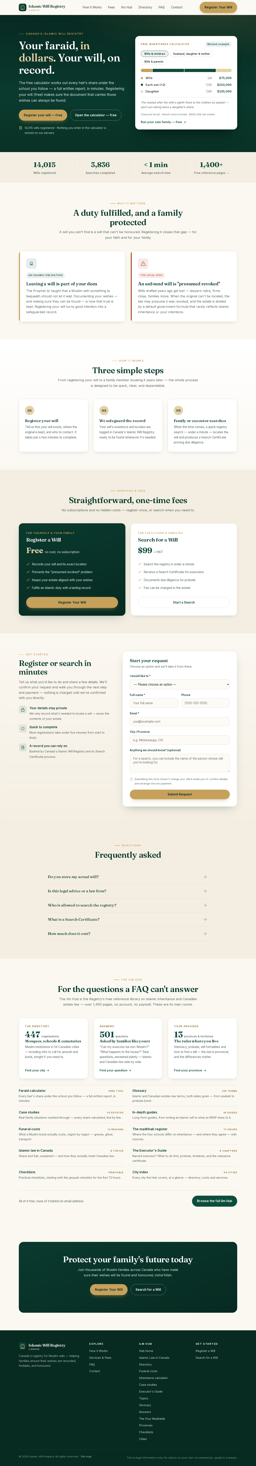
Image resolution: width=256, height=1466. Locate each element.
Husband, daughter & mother (191, 53)
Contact (176, 7)
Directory (145, 7)
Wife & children (154, 53)
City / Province (140, 731)
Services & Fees (100, 1358)
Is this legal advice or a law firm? (77, 891)
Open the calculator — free (96, 115)
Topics (143, 1398)
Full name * (137, 695)
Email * (134, 713)
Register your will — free (43, 115)
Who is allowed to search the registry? (82, 905)
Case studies (148, 1385)
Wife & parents (153, 61)
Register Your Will (218, 7)
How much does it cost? (69, 933)
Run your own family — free (161, 122)
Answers (145, 1412)
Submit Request (180, 794)
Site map (86, 1456)
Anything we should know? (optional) (155, 750)
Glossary (145, 1405)
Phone (185, 695)
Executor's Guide (151, 1391)
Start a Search (184, 602)
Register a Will (205, 1351)
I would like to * (140, 676)
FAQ (162, 7)
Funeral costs (148, 1371)
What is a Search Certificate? (73, 919)
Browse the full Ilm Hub (214, 1201)
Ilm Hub (126, 7)
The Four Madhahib (152, 1419)
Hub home (146, 1351)
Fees (111, 7)
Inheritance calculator (153, 1378)
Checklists (146, 1432)
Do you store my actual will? (73, 876)
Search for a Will (148, 1290)
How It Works (92, 7)
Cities (143, 1439)
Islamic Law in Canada (154, 1358)
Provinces (146, 1425)
